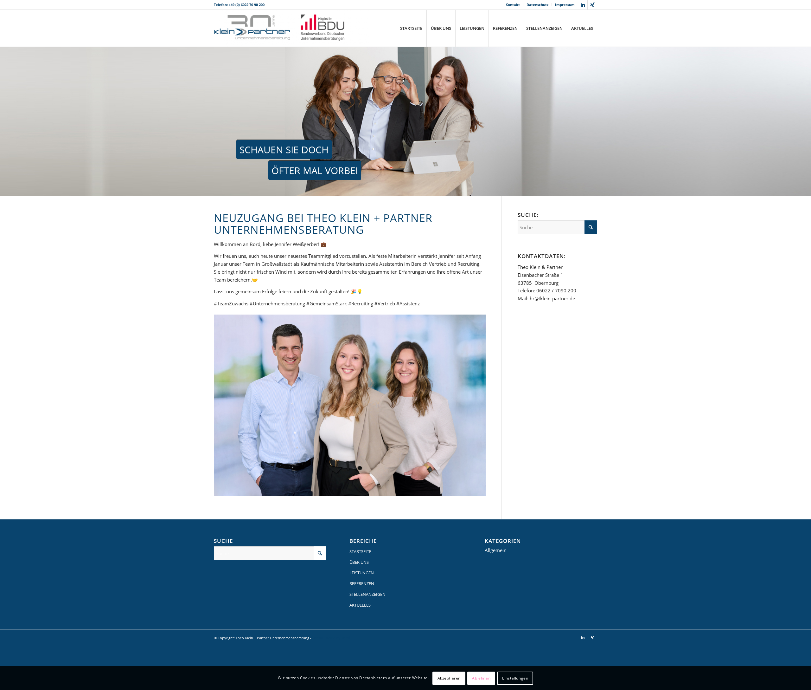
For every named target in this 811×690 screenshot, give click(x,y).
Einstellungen (515, 677)
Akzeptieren (449, 677)
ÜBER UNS (359, 562)
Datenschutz (537, 4)
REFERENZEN (361, 583)
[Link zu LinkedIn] (582, 5)
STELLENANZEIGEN (367, 594)
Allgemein (496, 550)
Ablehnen (481, 677)
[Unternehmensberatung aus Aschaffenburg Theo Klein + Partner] (291, 28)
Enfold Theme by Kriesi (331, 637)
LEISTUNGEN (361, 573)
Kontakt (513, 4)
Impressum (565, 4)
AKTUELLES (360, 605)
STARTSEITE (360, 551)
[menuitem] (512, 4)
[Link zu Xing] (592, 5)
